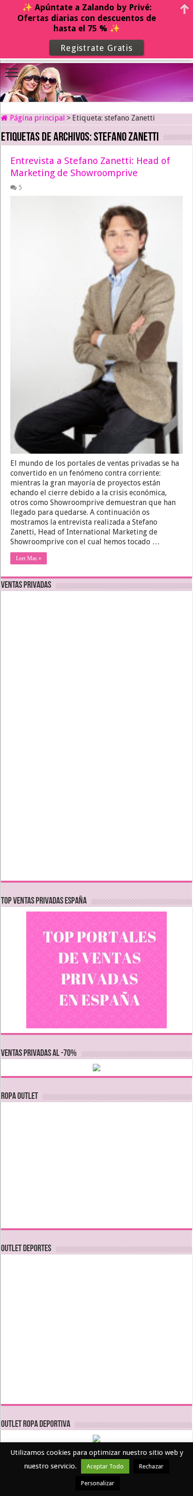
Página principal (36, 118)
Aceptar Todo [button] (105, 1466)
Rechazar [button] (151, 1466)
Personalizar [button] (97, 1483)
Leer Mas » (28, 558)
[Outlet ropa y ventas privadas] (96, 75)
